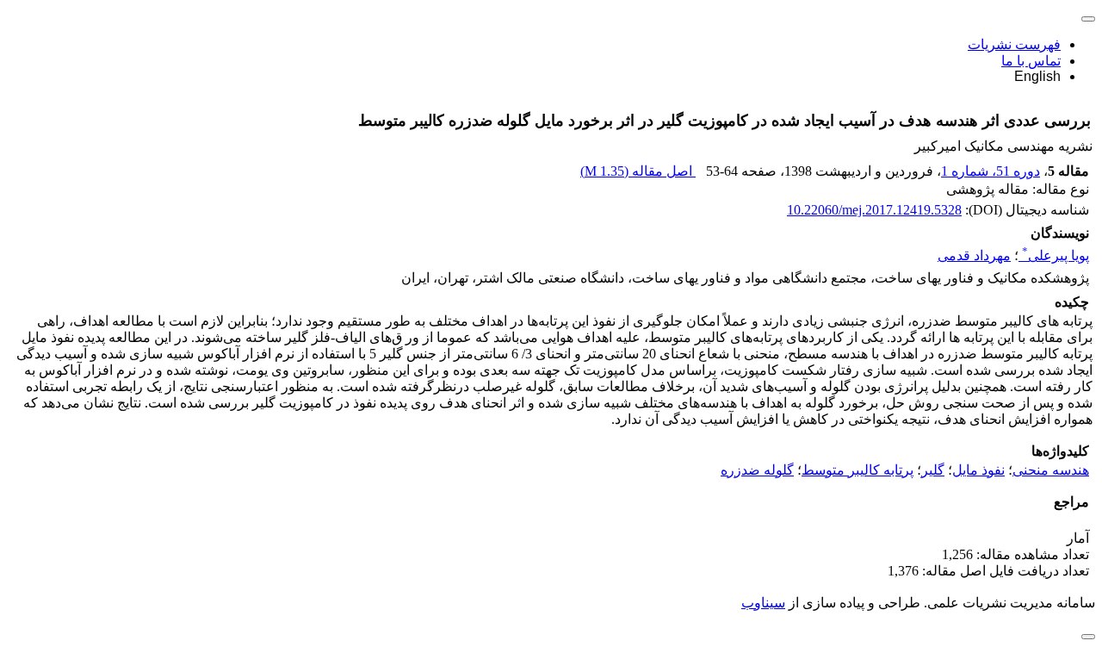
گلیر (932, 470)
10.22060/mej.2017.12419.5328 (874, 209)
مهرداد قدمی (974, 255)
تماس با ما (1031, 60)
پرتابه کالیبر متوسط (857, 470)
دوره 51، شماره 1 (990, 171)
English (1037, 76)
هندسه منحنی (1050, 470)
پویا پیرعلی (1055, 255)
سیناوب (763, 602)
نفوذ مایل (978, 470)
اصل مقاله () (638, 171)
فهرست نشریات (1014, 44)
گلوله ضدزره (757, 470)
